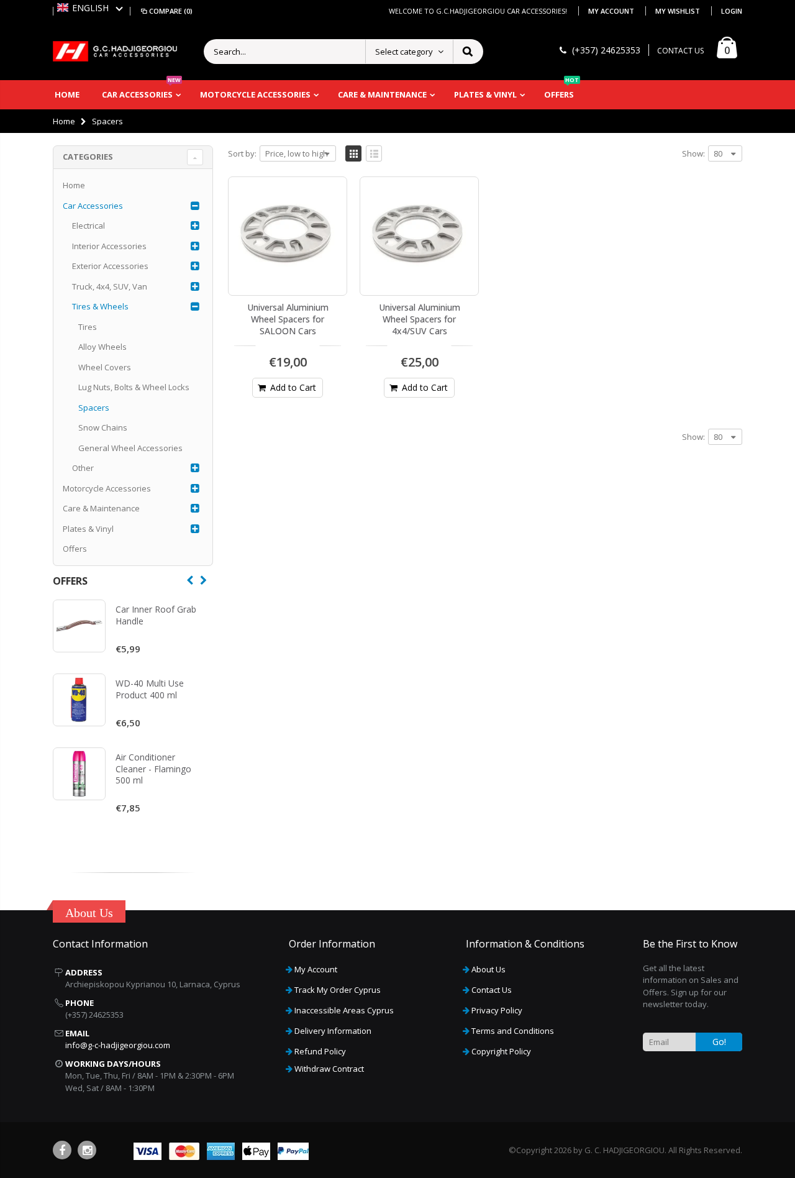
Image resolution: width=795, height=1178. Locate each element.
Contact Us (491, 989)
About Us (488, 969)
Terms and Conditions (512, 1030)
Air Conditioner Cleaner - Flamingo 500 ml (153, 769)
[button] (90, 7)
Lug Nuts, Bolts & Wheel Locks (133, 387)
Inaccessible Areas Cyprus (344, 1010)
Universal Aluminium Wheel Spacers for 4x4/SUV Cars (419, 319)
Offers (75, 548)
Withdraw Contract (329, 1068)
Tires (87, 326)
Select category (404, 51)
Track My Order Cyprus (337, 989)
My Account (612, 11)
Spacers (93, 407)
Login (731, 11)
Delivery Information (332, 1030)
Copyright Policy (501, 1051)
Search (467, 51)
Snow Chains (102, 427)
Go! (719, 1042)
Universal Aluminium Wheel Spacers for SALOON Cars (288, 319)
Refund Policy (320, 1051)
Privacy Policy (496, 1010)
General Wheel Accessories (130, 448)
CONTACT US (680, 50)
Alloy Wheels (102, 346)
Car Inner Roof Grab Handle (156, 615)
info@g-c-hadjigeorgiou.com (117, 1045)
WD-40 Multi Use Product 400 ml (150, 689)
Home (64, 121)
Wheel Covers (104, 367)
